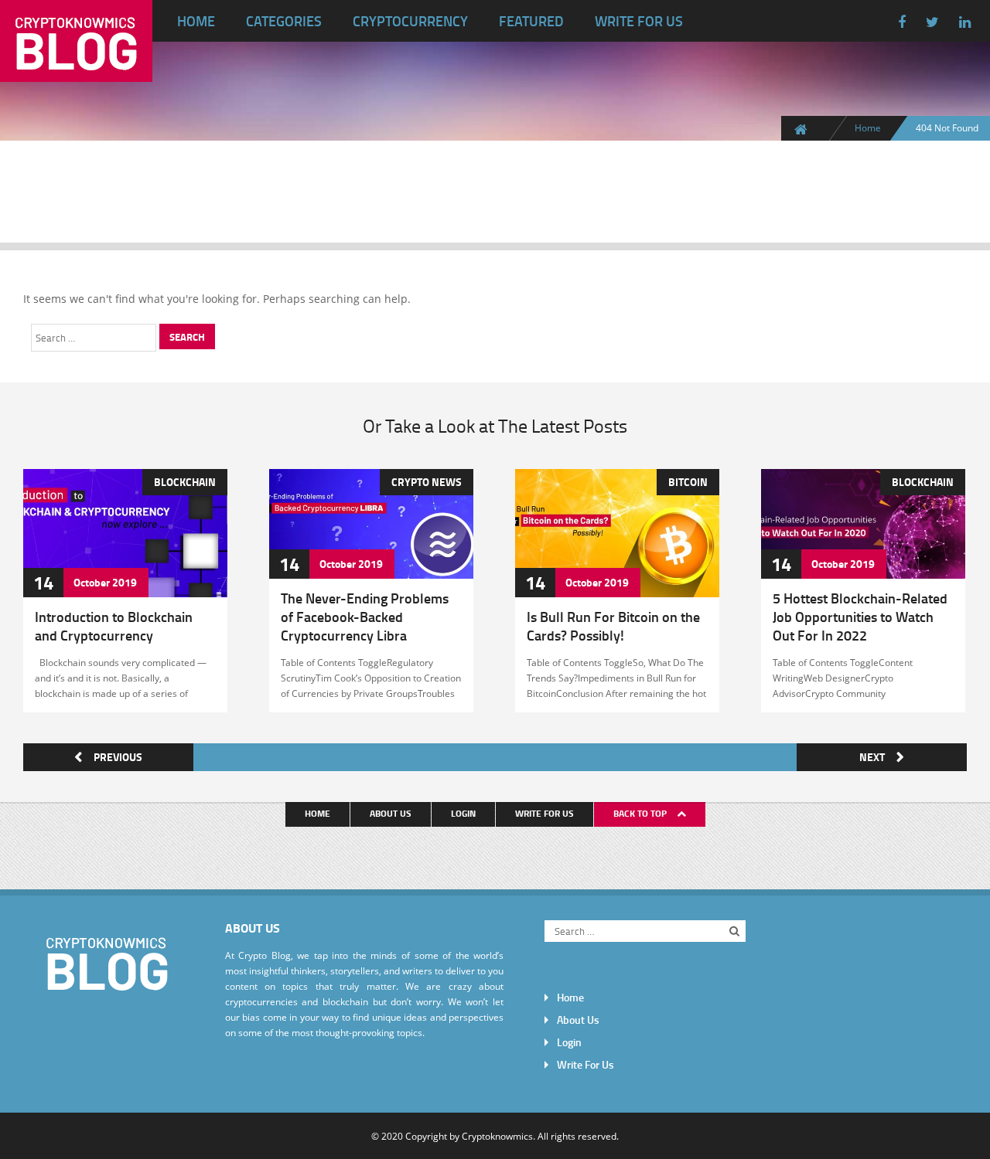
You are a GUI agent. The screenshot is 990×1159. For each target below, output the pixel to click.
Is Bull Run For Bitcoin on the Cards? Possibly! (612, 626)
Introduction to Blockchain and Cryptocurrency (113, 626)
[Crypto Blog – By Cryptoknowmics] (76, 69)
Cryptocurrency (410, 21)
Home (196, 21)
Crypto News (426, 482)
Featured (531, 21)
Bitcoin (687, 482)
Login (463, 813)
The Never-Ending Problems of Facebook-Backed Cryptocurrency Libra (364, 616)
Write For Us (639, 21)
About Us (390, 813)
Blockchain (184, 482)
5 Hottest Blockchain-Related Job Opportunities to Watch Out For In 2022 (859, 616)
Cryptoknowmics (497, 1136)
